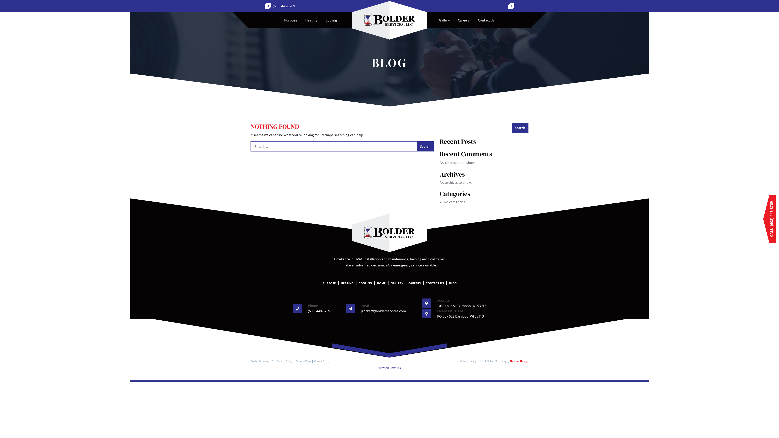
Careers (464, 20)
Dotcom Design (519, 361)
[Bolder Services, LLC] (389, 233)
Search (520, 128)
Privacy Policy (284, 361)
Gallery (444, 20)
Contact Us (486, 20)
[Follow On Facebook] (511, 6)
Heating (311, 20)
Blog (453, 283)
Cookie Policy (321, 361)
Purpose (290, 20)
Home (389, 20)
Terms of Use (303, 361)
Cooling (331, 20)
